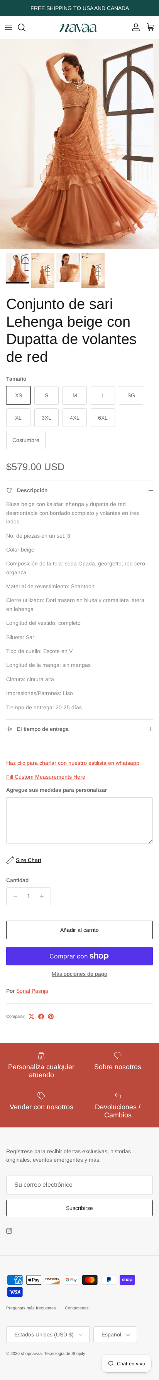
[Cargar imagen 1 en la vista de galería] (79, 144)
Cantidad (17, 880)
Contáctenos (77, 1308)
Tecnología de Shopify (64, 1353)
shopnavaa (31, 1353)
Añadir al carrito (79, 930)
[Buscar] (25, 27)
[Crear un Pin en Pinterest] (51, 1016)
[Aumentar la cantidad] (44, 896)
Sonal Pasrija (32, 991)
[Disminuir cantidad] (13, 896)
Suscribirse (79, 1208)
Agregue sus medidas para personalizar (56, 790)
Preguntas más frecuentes (31, 1308)
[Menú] (8, 27)
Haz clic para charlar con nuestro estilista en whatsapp (72, 763)
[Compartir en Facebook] (41, 1016)
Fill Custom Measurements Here (45, 777)
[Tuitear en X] (31, 1016)
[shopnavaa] (79, 27)
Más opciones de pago (79, 974)
